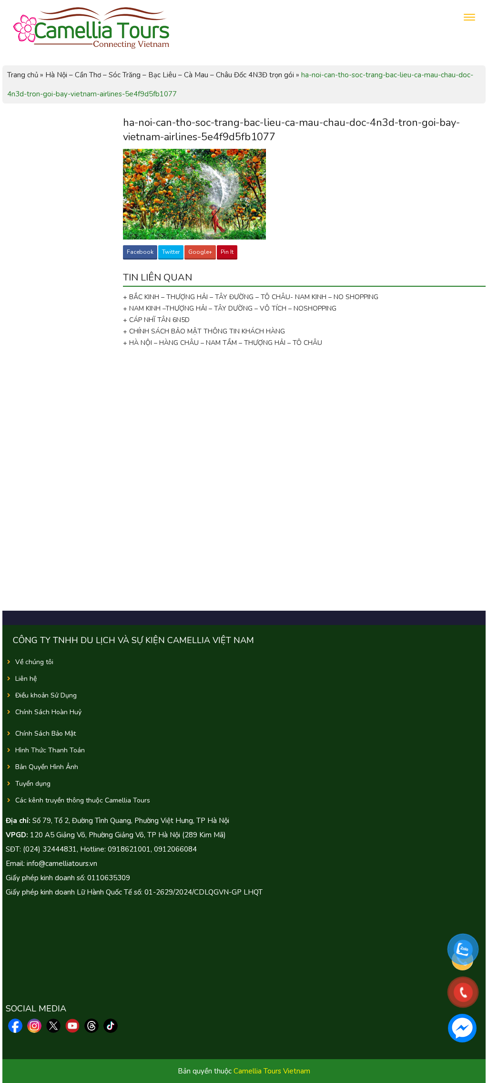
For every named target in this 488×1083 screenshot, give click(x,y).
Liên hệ (26, 678)
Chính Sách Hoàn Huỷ (48, 712)
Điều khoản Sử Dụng (46, 695)
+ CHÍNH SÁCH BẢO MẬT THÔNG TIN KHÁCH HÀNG (204, 331)
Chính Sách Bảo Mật (45, 733)
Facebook (140, 252)
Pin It (227, 252)
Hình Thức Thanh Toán (50, 750)
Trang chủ (22, 75)
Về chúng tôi (34, 661)
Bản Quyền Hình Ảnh (46, 766)
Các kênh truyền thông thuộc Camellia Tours (82, 800)
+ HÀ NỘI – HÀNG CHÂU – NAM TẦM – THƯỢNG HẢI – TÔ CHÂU (224, 342)
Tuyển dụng (33, 783)
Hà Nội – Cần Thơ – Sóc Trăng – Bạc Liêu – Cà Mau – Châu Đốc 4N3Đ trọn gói (169, 75)
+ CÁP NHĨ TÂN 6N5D (156, 319)
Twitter (171, 252)
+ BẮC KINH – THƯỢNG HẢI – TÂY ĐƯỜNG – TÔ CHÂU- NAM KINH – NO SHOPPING (250, 297)
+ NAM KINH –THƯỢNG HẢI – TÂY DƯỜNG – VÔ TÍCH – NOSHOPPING (229, 308)
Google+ (200, 252)
